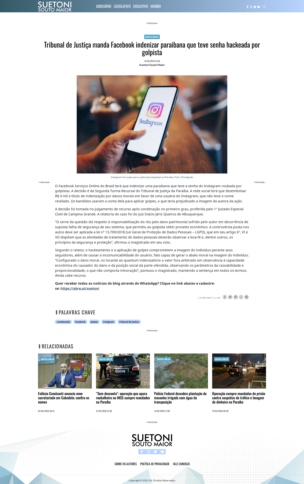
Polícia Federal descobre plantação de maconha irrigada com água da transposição (180, 398)
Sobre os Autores (126, 463)
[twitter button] (255, 6)
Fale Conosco (181, 463)
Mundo (156, 6)
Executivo (140, 6)
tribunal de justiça (129, 321)
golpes (94, 321)
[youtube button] (258, 6)
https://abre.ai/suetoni (80, 288)
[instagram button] (251, 6)
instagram (108, 321)
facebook (80, 321)
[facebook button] (247, 6)
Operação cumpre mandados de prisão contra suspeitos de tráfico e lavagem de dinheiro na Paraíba (238, 398)
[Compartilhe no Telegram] (246, 297)
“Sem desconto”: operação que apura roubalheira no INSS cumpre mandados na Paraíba (123, 398)
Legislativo (122, 6)
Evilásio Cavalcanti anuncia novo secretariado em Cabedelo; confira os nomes (63, 398)
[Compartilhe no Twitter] (230, 297)
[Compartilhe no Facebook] (224, 297)
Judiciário (103, 6)
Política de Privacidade (154, 463)
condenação (63, 321)
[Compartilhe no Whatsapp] (241, 297)
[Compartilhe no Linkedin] (235, 297)
